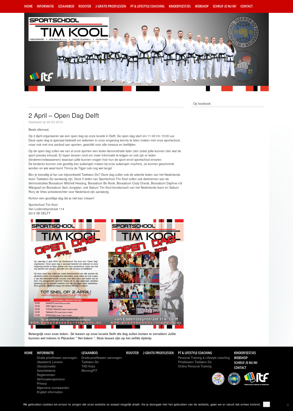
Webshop (201, 6)
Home (28, 6)
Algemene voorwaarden (53, 387)
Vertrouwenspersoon (51, 379)
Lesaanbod (66, 6)
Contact (246, 6)
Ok (266, 404)
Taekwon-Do (90, 362)
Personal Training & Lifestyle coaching (204, 357)
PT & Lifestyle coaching (147, 6)
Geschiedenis (46, 370)
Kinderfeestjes (180, 6)
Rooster (85, 6)
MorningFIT (89, 370)
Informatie (45, 6)
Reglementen (46, 375)
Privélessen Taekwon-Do (195, 362)
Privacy (42, 383)
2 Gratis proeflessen (110, 6)
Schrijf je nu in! (224, 6)
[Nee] (287, 405)
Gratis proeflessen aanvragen (57, 357)
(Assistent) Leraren (50, 362)
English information (50, 392)
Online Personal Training (194, 366)
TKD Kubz (88, 366)
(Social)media (46, 366)
